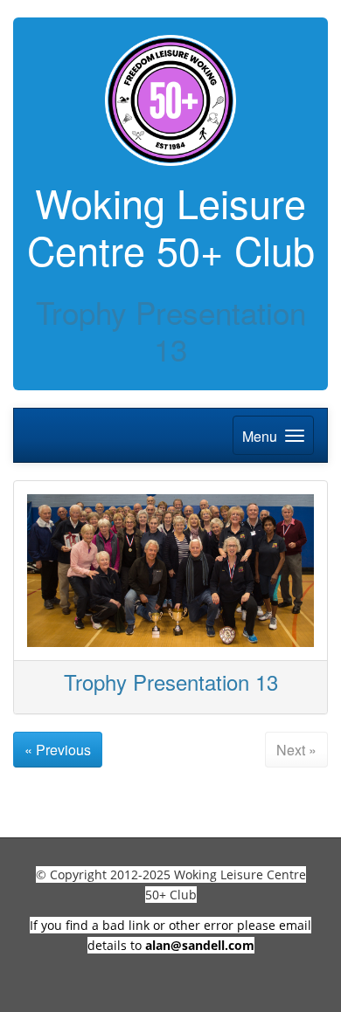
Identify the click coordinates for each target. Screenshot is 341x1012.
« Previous (57, 750)
